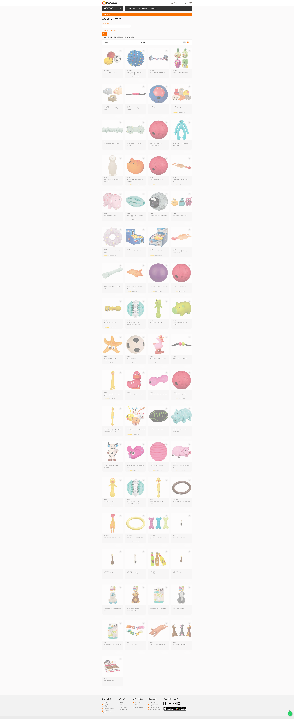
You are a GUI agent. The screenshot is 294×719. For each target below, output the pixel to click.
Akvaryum (145, 8)
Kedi (134, 8)
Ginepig (154, 8)
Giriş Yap (176, 3)
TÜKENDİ (119, 80)
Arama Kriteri (105, 23)
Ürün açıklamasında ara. (111, 30)
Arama (110, 14)
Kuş (139, 8)
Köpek (129, 8)
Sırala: (107, 42)
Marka (143, 42)
